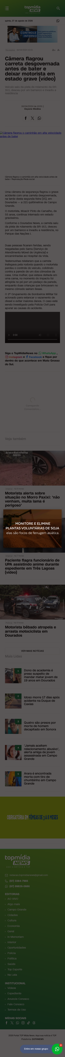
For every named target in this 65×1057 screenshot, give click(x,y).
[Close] (62, 509)
